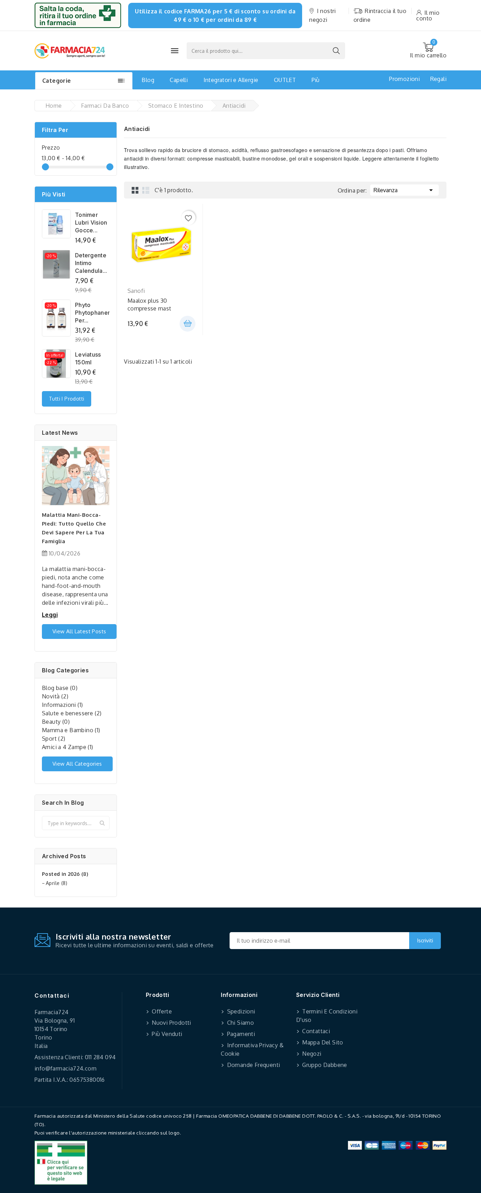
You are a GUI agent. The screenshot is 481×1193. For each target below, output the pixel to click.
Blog (148, 79)
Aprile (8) (56, 883)
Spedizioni (240, 1011)
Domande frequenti (252, 1064)
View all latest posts (79, 631)
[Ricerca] (336, 50)
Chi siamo (239, 1022)
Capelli (179, 79)
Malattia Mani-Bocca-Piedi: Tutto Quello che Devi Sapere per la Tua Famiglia (74, 528)
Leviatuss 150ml (88, 358)
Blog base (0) (59, 687)
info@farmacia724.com (65, 1068)
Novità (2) (55, 696)
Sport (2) (53, 738)
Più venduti (166, 1033)
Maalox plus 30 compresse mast (149, 304)
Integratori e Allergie (231, 79)
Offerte (161, 1011)
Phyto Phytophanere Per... (92, 312)
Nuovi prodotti (170, 1022)
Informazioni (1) (62, 704)
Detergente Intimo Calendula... (91, 263)
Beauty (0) (56, 721)
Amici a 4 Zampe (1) (67, 747)
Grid (135, 190)
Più (316, 79)
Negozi (311, 1053)
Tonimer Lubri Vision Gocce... (91, 222)
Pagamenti (240, 1033)
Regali (438, 78)
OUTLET (285, 79)
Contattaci (52, 995)
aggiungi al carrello (187, 324)
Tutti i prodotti (66, 399)
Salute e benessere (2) (72, 713)
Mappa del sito (322, 1042)
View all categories (77, 763)
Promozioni (404, 78)
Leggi (50, 614)
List (145, 190)
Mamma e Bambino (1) (71, 730)
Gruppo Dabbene (324, 1064)
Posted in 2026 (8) (65, 874)
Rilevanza (404, 190)
